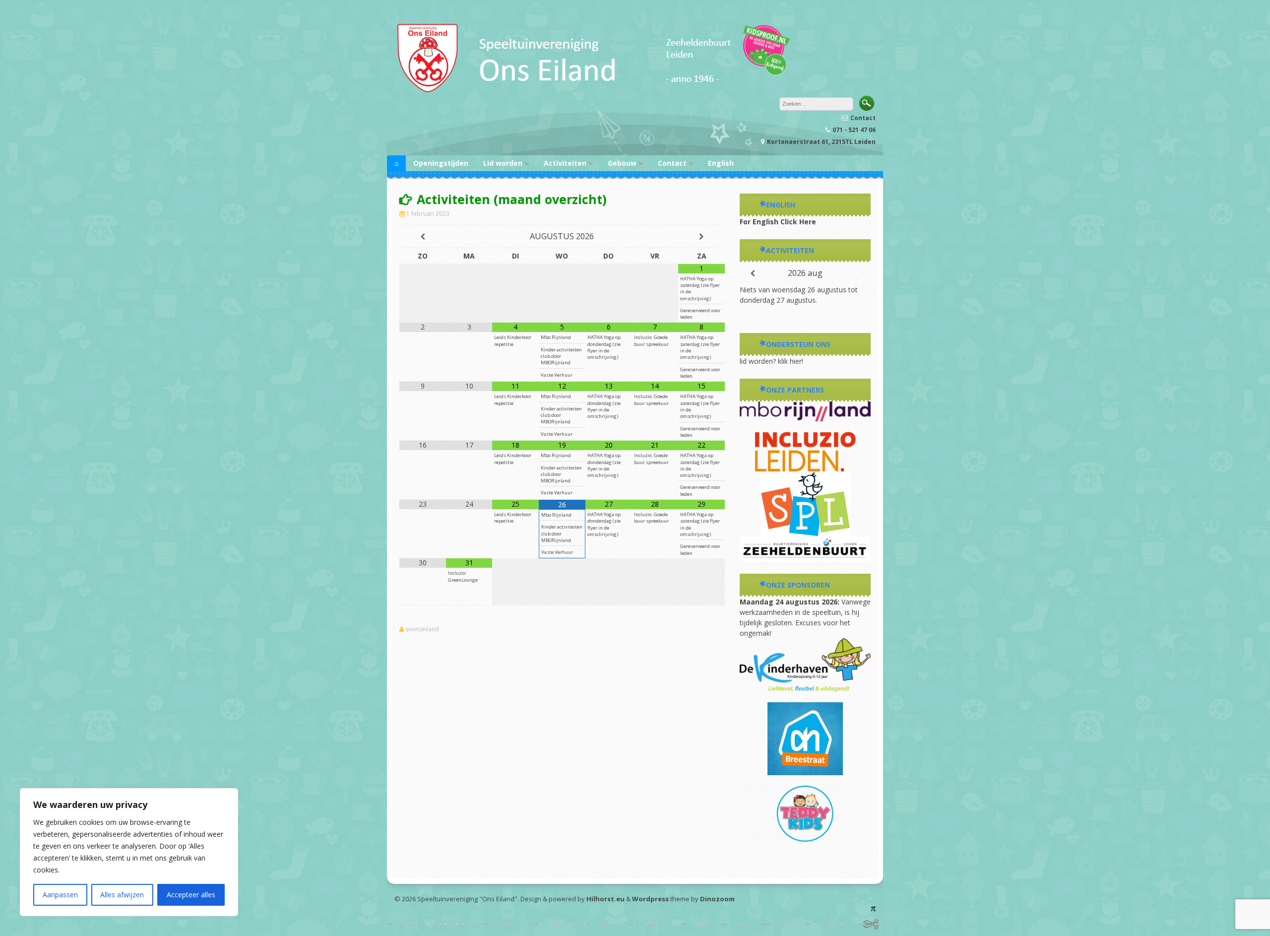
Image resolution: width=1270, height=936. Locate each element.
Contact (863, 118)
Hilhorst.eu (605, 898)
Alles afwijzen (122, 894)
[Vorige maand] (422, 236)
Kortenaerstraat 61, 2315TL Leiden (821, 141)
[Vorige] (753, 273)
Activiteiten (565, 163)
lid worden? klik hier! (771, 361)
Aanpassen (60, 894)
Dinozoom (717, 898)
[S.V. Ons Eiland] (592, 91)
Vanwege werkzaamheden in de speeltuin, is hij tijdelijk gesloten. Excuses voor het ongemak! (805, 617)
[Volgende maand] (701, 236)
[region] (129, 852)
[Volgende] (857, 273)
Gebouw (622, 163)
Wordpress (650, 898)
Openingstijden (440, 163)
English (721, 163)
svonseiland (422, 629)
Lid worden (502, 163)
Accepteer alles (191, 894)
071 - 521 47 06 (854, 130)
